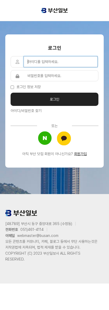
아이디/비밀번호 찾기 (26, 111)
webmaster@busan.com (37, 235)
